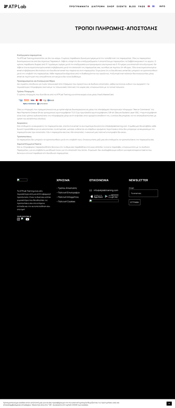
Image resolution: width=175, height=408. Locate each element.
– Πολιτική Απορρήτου (67, 197)
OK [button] (169, 403)
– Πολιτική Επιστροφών (68, 192)
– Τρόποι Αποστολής (66, 188)
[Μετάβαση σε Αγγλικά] (148, 6)
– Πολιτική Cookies (65, 201)
